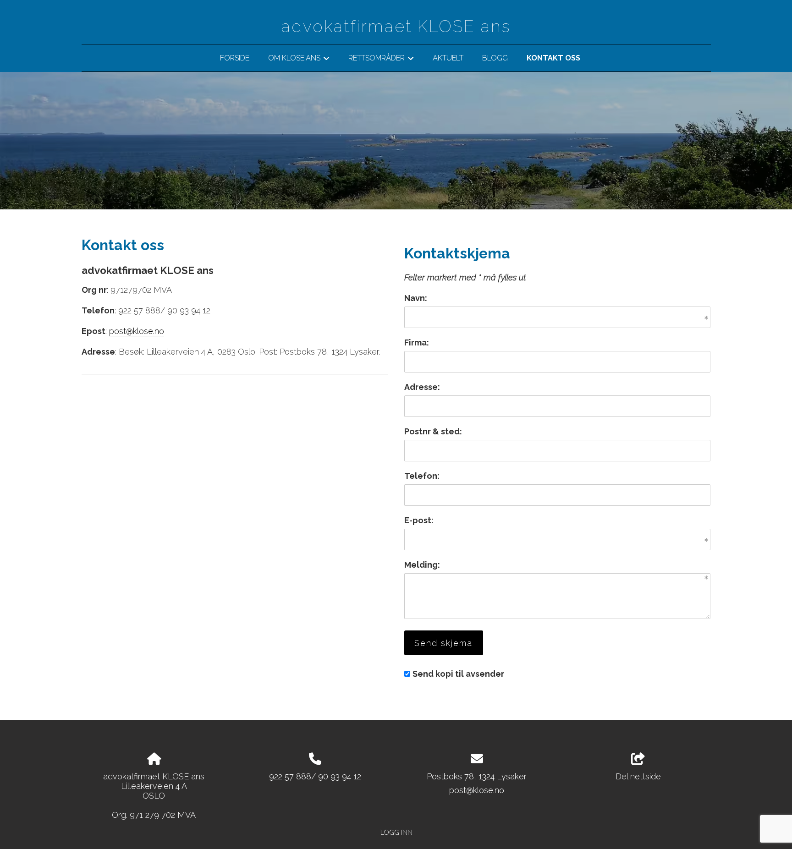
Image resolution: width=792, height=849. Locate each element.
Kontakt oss (553, 58)
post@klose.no (136, 331)
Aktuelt (448, 58)
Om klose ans (299, 60)
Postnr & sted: (433, 431)
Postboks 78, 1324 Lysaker (477, 776)
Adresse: (422, 387)
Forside (234, 58)
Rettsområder (381, 60)
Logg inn (396, 832)
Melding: (422, 565)
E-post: (419, 520)
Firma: (416, 342)
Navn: (415, 298)
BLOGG (495, 58)
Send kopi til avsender (458, 674)
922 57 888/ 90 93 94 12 (315, 776)
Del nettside (638, 776)
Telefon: (422, 476)
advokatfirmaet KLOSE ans (396, 26)
